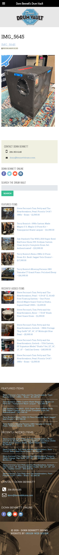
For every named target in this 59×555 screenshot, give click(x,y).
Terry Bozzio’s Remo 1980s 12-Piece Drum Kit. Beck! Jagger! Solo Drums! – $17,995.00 (35, 257)
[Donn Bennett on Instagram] (20, 175)
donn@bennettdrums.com (22, 157)
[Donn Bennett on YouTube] (15, 175)
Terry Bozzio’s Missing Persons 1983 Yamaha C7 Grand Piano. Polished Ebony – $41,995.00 (36, 272)
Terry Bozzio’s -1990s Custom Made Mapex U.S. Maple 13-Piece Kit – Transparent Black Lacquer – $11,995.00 (35, 226)
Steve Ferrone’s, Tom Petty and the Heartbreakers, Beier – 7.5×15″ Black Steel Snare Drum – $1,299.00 (34, 312)
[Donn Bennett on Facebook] (3, 175)
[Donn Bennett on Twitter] (9, 175)
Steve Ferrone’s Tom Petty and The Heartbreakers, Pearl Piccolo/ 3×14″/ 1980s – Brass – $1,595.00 (34, 211)
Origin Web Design (36, 533)
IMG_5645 (8, 45)
